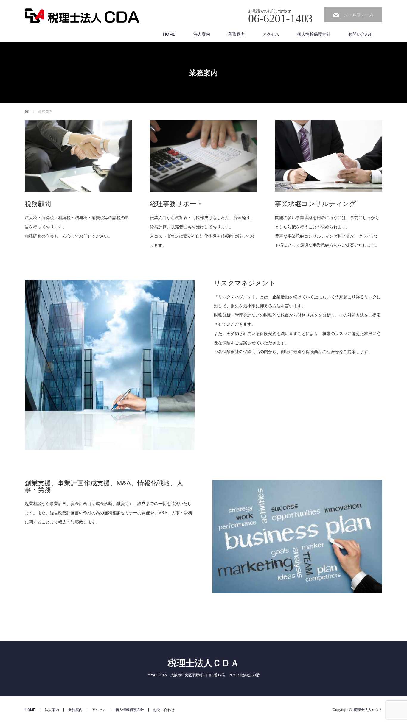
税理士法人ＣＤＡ (203, 663)
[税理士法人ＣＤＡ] (82, 16)
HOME (169, 34)
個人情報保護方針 (313, 34)
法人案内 (201, 34)
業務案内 (236, 34)
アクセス (270, 34)
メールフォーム (358, 15)
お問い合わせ (360, 34)
